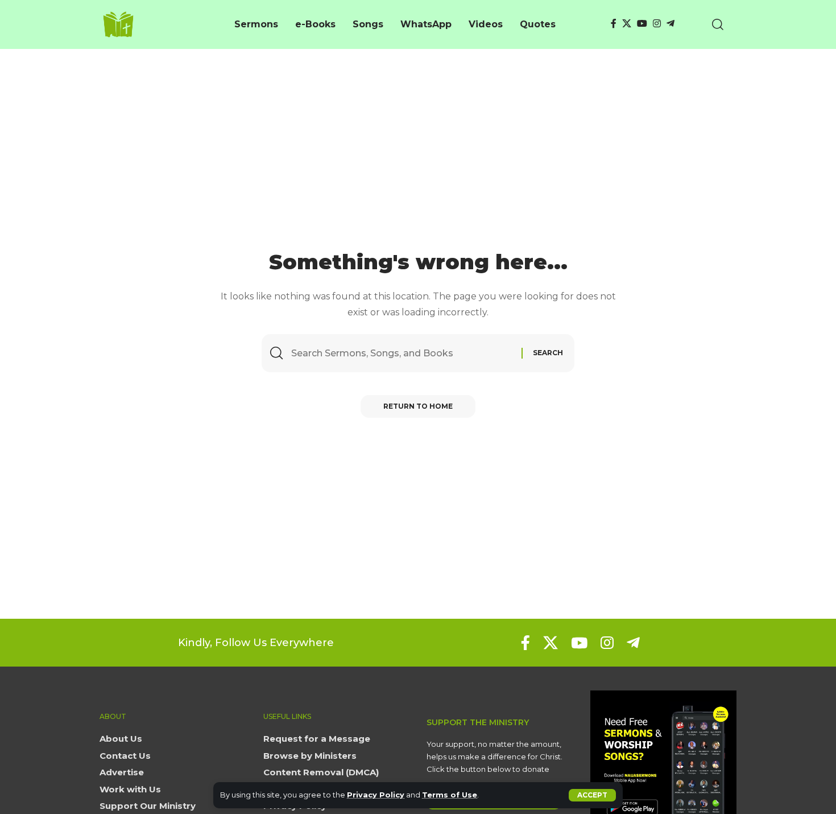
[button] (592, 795)
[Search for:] (402, 353)
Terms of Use (449, 795)
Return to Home (418, 406)
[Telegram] (670, 23)
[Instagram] (657, 23)
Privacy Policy (375, 795)
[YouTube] (642, 23)
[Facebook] (613, 23)
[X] (626, 23)
